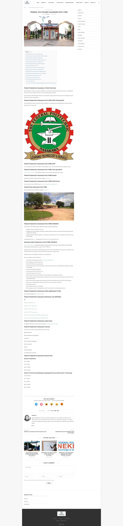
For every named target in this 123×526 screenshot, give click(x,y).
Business (79, 10)
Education (80, 15)
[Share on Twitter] (51, 410)
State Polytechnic (81, 43)
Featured (79, 18)
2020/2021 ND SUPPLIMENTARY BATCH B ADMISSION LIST (36, 318)
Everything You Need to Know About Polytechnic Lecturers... (49, 454)
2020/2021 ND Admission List (29, 302)
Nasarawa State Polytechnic (29, 245)
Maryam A (48, 14)
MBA (79, 29)
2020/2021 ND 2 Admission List (30, 305)
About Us (86, 2)
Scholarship (80, 40)
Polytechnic (51, 2)
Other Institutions (69, 2)
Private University (81, 38)
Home (38, 2)
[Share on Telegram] (55, 410)
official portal (48, 178)
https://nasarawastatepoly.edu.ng (47, 260)
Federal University (81, 24)
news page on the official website (52, 323)
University (43, 2)
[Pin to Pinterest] (52, 410)
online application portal (39, 293)
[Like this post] (48, 410)
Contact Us (92, 2)
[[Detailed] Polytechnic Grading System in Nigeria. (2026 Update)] (32, 445)
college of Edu (60, 2)
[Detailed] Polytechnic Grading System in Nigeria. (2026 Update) (32, 454)
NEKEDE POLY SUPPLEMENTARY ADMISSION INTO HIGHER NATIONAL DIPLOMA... (66, 454)
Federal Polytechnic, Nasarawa (29, 172)
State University (81, 46)
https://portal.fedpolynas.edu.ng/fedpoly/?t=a (49, 184)
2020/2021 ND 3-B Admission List (31, 312)
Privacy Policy (79, 2)
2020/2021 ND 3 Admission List (30, 309)
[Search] (99, 2)
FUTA (79, 26)
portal (34, 239)
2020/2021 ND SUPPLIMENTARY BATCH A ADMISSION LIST (36, 315)
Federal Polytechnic (81, 21)
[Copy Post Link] (56, 410)
